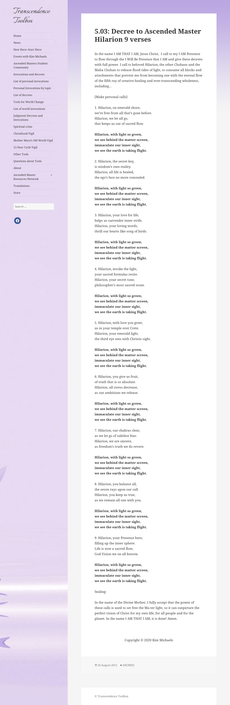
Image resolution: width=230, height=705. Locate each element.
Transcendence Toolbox (31, 16)
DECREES (128, 665)
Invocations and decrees (29, 74)
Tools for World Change (28, 102)
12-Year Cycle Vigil (25, 147)
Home (17, 36)
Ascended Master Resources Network (26, 177)
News (17, 43)
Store (16, 193)
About (17, 168)
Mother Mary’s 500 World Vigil (33, 140)
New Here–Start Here (27, 49)
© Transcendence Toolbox (111, 696)
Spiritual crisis (22, 126)
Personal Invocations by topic (32, 88)
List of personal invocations (31, 81)
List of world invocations (29, 109)
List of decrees (22, 95)
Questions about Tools (27, 161)
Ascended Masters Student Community (30, 65)
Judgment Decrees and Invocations (28, 118)
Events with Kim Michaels (30, 56)
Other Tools (20, 154)
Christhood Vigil (23, 133)
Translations (21, 186)
